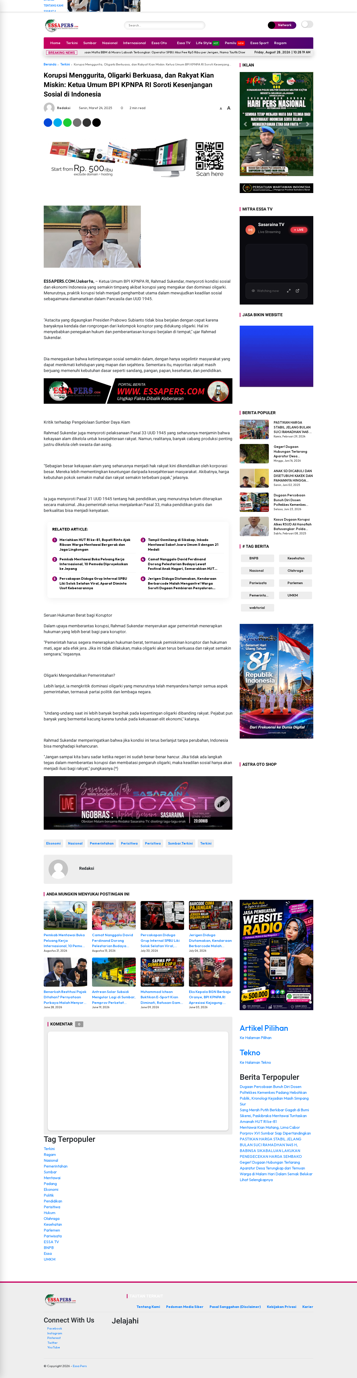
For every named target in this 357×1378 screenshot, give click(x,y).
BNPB (49, 1247)
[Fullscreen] (289, 291)
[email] (87, 122)
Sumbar (90, 42)
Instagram (54, 1333)
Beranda (50, 64)
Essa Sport (259, 42)
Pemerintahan (102, 843)
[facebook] (48, 122)
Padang (50, 1183)
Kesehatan (53, 1224)
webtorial (257, 607)
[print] (77, 122)
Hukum (49, 1212)
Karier (307, 1307)
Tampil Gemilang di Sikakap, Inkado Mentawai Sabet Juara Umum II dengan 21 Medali (183, 544)
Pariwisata (53, 1235)
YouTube (53, 1347)
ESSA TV (51, 1241)
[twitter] (57, 122)
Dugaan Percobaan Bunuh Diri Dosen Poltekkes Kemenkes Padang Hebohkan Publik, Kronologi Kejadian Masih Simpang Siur (293, 500)
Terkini (72, 42)
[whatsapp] (67, 122)
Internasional (134, 42)
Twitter (52, 1343)
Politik (49, 1195)
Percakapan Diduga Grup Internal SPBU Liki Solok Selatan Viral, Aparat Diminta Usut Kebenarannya (93, 583)
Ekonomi (53, 843)
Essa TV (183, 42)
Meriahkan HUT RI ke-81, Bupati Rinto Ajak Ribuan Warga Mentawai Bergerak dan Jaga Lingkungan (95, 544)
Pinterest (54, 1338)
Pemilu (234, 42)
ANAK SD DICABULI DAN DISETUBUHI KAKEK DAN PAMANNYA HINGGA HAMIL (293, 476)
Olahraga (52, 1218)
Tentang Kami (53, 5)
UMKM (49, 1259)
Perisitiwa (129, 843)
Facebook (54, 1328)
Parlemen (52, 1230)
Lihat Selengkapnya (256, 1179)
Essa (48, 1253)
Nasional (110, 42)
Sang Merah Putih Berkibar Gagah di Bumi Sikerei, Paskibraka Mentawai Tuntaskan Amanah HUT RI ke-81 (274, 1115)
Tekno (250, 1052)
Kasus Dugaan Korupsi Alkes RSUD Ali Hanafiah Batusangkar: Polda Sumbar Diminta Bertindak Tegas (293, 524)
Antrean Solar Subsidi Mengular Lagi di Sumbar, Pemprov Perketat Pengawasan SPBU (114, 997)
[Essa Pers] (62, 25)
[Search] (200, 25)
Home (55, 42)
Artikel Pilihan (264, 1028)
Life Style (207, 42)
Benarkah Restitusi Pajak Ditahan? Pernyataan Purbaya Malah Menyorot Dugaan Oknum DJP (65, 997)
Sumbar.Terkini (180, 843)
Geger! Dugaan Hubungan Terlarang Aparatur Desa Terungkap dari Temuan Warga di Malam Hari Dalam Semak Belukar (293, 451)
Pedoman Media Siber (185, 1307)
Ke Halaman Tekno (256, 1062)
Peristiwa (153, 843)
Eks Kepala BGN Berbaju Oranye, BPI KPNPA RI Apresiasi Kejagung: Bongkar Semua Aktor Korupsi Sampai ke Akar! (210, 997)
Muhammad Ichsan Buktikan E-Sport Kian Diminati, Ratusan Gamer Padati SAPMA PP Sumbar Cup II (162, 997)
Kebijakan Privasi (281, 1307)
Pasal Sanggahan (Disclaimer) (235, 1307)
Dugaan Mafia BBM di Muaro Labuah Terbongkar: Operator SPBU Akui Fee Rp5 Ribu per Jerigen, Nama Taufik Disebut (112, 52)
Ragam (280, 42)
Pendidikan (53, 1201)
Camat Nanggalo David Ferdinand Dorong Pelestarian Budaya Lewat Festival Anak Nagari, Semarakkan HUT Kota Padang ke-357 (181, 564)
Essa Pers (80, 1366)
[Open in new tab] (297, 291)
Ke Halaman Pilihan (256, 1037)
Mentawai (52, 1177)
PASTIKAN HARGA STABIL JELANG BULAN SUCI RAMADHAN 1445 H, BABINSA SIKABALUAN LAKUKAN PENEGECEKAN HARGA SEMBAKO (293, 427)
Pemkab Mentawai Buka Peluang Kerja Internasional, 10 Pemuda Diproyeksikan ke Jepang (94, 564)
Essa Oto (159, 42)
